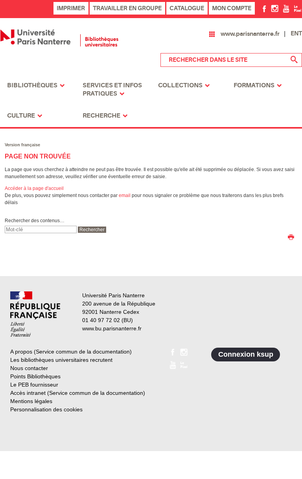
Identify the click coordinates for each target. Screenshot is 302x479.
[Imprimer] (291, 237)
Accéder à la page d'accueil (34, 188)
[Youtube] (286, 8)
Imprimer (71, 8)
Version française (22, 144)
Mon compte (231, 8)
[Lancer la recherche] (294, 60)
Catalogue (186, 8)
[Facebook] (264, 8)
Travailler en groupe (127, 8)
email (125, 195)
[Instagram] (274, 8)
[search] (41, 229)
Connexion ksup (245, 354)
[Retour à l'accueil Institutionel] (35, 314)
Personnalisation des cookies (46, 409)
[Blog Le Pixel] (297, 8)
